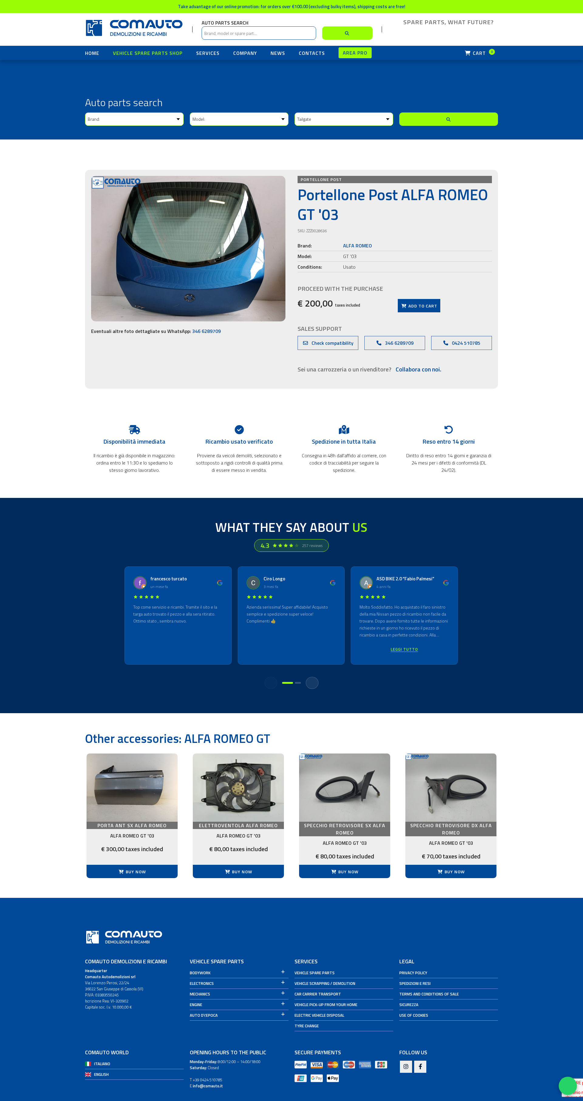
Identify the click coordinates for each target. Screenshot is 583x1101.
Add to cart (422, 306)
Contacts (312, 53)
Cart (482, 53)
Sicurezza (408, 1005)
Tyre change (307, 1026)
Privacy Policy (413, 973)
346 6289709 (206, 331)
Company (245, 53)
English (101, 1074)
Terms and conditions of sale (429, 994)
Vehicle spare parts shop (147, 53)
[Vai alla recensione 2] (298, 683)
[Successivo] (312, 683)
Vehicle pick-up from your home (326, 1005)
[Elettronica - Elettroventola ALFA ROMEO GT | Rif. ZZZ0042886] (238, 788)
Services (208, 53)
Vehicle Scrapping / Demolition (325, 983)
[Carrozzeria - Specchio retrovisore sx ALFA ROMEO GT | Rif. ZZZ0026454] (344, 788)
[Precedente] (270, 683)
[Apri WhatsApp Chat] (568, 1086)
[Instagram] (406, 1067)
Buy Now (135, 871)
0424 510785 (465, 343)
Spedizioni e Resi (415, 983)
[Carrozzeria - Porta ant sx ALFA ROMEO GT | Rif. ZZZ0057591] (132, 788)
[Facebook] (420, 1067)
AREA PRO (355, 52)
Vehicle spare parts (315, 973)
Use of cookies (413, 1015)
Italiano (102, 1064)
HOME (92, 53)
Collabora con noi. (418, 369)
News (278, 53)
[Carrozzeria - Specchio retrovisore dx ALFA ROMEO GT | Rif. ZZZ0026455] (450, 788)
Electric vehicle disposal (319, 1015)
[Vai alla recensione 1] (287, 683)
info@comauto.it (208, 1086)
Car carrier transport (318, 994)
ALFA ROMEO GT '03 (132, 835)
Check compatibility (331, 343)
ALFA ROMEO (357, 245)
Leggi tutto (404, 649)
